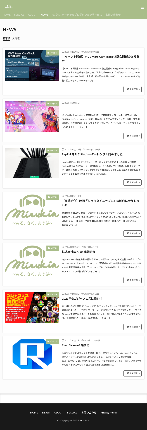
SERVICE (19, 14)
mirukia (84, 420)
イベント (53, 53)
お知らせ (53, 104)
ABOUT (32, 14)
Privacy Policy (109, 412)
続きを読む (132, 89)
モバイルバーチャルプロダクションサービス (77, 14)
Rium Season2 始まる (75, 345)
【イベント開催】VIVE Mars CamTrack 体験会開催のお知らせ (100, 59)
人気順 (16, 38)
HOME (7, 14)
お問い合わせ (113, 14)
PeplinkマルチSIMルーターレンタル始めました (92, 154)
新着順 (6, 38)
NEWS (44, 14)
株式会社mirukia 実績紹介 (78, 251)
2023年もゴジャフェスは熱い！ (82, 298)
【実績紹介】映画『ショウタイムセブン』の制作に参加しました (100, 203)
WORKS (54, 197)
